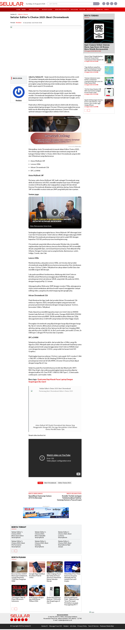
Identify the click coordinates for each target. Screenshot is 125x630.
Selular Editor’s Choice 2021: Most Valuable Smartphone (40, 534)
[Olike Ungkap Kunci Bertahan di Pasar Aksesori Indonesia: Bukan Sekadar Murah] (55, 566)
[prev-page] (13, 551)
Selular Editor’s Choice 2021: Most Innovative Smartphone (18, 534)
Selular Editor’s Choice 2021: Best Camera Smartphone (64, 534)
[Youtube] (115, 3)
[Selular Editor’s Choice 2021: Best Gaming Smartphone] (53, 543)
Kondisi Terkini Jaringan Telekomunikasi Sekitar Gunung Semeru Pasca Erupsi (69, 498)
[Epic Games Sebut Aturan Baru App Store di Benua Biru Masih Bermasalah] (98, 31)
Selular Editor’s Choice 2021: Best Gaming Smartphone (41, 544)
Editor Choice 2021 (64, 483)
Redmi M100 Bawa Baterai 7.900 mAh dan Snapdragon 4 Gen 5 (54, 600)
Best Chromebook (50, 483)
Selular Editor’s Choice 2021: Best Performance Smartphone (18, 544)
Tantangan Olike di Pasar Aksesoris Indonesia (18, 599)
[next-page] (16, 551)
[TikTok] (19, 619)
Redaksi (18, 22)
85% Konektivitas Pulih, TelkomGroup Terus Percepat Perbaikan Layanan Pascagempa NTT (71, 601)
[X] (111, 3)
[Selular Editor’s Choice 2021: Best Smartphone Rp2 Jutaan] (76, 543)
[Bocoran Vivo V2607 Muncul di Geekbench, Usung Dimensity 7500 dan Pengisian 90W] (19, 566)
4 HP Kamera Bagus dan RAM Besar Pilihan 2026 (36, 599)
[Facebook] (103, 3)
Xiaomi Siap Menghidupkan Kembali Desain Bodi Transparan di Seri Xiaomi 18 (93, 58)
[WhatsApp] (70, 22)
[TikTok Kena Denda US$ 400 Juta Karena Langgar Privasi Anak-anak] (109, 92)
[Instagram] (107, 3)
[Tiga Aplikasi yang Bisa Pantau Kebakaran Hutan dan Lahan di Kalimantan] (109, 70)
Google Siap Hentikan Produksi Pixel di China (37, 575)
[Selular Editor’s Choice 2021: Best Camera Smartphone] (76, 534)
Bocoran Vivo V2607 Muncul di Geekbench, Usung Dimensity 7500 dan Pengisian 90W (19, 577)
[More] (79, 22)
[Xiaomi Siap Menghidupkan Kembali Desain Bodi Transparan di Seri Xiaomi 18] (109, 59)
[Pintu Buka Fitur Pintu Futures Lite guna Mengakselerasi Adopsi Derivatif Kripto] (72, 566)
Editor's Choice (23, 14)
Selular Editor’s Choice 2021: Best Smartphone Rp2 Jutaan (64, 544)
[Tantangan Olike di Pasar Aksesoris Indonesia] (19, 590)
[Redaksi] (19, 92)
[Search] (96, 3)
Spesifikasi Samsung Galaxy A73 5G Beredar (40, 497)
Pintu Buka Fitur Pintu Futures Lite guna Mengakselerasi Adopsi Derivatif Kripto (72, 577)
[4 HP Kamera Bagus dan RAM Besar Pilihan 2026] (37, 590)
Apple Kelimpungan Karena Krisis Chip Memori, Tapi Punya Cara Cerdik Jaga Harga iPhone (93, 102)
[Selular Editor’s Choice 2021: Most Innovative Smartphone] (30, 534)
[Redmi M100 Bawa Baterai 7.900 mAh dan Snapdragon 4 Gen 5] (55, 590)
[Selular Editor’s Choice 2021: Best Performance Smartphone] (30, 543)
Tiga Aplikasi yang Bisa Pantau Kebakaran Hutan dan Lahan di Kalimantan (92, 68)
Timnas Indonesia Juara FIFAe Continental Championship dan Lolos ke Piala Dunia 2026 (93, 80)
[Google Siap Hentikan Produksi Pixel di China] (37, 566)
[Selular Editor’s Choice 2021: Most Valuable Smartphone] (53, 534)
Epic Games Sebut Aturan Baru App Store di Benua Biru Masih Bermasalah (97, 47)
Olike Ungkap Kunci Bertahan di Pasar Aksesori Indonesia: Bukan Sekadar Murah (54, 577)
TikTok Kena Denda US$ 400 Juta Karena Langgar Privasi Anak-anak (92, 90)
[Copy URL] (75, 22)
